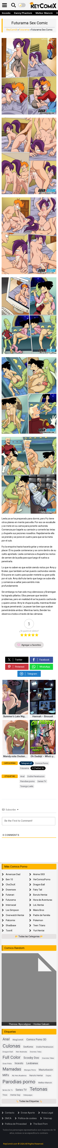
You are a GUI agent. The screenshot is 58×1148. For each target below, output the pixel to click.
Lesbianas (32, 1063)
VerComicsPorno (41, 879)
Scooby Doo (31, 1057)
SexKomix (28, 1046)
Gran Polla (7, 1063)
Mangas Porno (30, 1070)
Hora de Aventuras (42, 900)
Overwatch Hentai (15, 915)
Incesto (6, 13)
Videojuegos (27, 1095)
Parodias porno (27, 781)
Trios (5, 1095)
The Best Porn (40, 1124)
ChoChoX (10, 884)
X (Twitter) (36, 768)
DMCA (8, 1118)
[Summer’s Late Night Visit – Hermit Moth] (15, 713)
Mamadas (12, 1069)
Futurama (24, 29)
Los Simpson (12, 910)
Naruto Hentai (36, 1075)
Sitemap (47, 1118)
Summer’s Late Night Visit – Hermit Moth (15, 716)
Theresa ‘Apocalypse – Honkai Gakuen (29, 1024)
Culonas (11, 1046)
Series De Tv (8, 1090)
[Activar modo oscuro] (22, 5)
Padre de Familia (41, 915)
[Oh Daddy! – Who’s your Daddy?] (43, 753)
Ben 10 (9, 879)
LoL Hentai (38, 905)
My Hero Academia (19, 1076)
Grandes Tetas (48, 1058)
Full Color (11, 1057)
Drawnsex (11, 889)
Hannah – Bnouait (42, 716)
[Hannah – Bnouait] (43, 713)
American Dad (13, 874)
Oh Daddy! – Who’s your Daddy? (43, 756)
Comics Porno (41, 763)
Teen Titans (39, 925)
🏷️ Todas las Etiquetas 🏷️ (29, 1101)
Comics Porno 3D (36, 1039)
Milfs (6, 1075)
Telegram (25, 763)
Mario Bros (38, 910)
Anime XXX (39, 874)
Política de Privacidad (16, 1124)
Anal (22, 776)
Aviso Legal (47, 1112)
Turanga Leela (26, 786)
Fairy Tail (37, 889)
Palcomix (10, 920)
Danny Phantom (23, 13)
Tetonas (38, 1089)
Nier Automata (21, 1052)
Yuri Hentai (38, 930)
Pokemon (38, 920)
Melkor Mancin (44, 13)
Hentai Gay (15, 1095)
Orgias (48, 1075)
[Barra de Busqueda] (13, 5)
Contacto (9, 1112)
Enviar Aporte (28, 1112)
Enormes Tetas (35, 1052)
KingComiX (18, 1039)
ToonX (9, 930)
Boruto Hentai (40, 894)
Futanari (10, 894)
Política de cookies (27, 1118)
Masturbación (46, 1069)
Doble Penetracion (35, 776)
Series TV (42, 781)
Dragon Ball (39, 884)
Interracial (11, 905)
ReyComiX (11, 29)
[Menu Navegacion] (4, 5)
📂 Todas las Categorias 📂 (29, 936)
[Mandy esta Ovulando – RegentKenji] (15, 753)
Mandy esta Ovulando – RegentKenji (15, 756)
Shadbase (11, 925)
